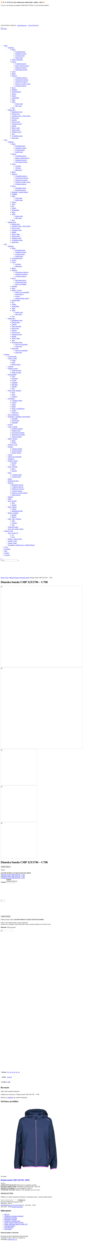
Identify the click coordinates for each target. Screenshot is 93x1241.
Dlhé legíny (18, 170)
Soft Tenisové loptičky (18, 432)
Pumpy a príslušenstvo (18, 408)
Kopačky (14, 120)
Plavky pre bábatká (20, 284)
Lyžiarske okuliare (17, 449)
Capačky (14, 324)
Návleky (14, 442)
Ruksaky (10, 497)
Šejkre (13, 394)
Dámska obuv (12, 222)
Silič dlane (15, 384)
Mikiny (14, 74)
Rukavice (10, 483)
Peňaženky (11, 459)
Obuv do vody (16, 122)
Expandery (15, 378)
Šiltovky (14, 517)
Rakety (10, 479)
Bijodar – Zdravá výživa (15, 539)
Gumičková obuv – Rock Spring (21, 116)
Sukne (13, 196)
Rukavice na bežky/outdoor (19, 493)
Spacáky (14, 505)
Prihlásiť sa (22, 1200)
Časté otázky (8, 1229)
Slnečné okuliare (16, 453)
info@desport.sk (22, 25)
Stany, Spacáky (12, 501)
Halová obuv (15, 118)
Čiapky (14, 360)
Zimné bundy (19, 57)
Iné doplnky (11, 398)
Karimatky (15, 382)
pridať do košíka (5, 916)
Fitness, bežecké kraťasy (22, 66)
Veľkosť (3, 882)
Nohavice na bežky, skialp (22, 84)
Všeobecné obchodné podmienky (14, 1216)
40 (14, 1072)
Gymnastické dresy (17, 258)
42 (16, 1072)
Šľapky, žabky (16, 128)
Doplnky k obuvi (13, 368)
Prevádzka (7, 549)
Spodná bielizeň (16, 92)
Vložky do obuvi (16, 370)
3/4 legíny (18, 166)
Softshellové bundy (20, 53)
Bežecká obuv (16, 114)
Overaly (17, 296)
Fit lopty (14, 380)
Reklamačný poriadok (10, 1217)
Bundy (14, 49)
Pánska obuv (11, 110)
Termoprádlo (15, 98)
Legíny (14, 71)
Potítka (14, 406)
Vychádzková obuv (17, 136)
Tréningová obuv (16, 132)
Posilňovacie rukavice (18, 489)
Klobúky (14, 515)
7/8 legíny (18, 168)
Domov (3, 577)
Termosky (14, 396)
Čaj (13, 535)
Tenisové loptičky (17, 437)
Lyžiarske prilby (16, 477)
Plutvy (13, 469)
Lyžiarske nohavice (20, 86)
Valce (13, 388)
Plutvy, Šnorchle (12, 467)
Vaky (13, 525)
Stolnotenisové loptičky (18, 434)
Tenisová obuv (16, 130)
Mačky (14, 441)
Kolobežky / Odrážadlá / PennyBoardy (19, 416)
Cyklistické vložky (17, 400)
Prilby (9, 473)
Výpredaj (7, 555)
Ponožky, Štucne (13, 461)
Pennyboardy (15, 420)
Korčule (10, 424)
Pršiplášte (14, 90)
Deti (5, 244)
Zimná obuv (15, 138)
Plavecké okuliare (17, 451)
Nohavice (14, 76)
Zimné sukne (19, 200)
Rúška (10, 499)
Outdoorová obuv (17, 124)
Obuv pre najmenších (21, 344)
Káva (13, 537)
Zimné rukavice (16, 495)
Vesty (13, 108)
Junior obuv (18, 346)
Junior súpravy (19, 294)
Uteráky (14, 410)
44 (19, 1072)
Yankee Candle (12, 543)
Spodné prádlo (16, 300)
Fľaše (13, 392)
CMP (8, 1082)
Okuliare (10, 447)
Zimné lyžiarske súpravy (22, 298)
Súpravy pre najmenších (22, 292)
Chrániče (10, 366)
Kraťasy (14, 62)
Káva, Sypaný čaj (13, 533)
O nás (6, 547)
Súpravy (14, 94)
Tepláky (14, 96)
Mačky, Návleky (13, 439)
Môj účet (6, 1214)
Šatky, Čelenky (12, 507)
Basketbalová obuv (17, 112)
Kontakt (6, 553)
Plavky (14, 88)
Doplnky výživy (12, 541)
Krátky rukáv (19, 104)
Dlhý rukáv (18, 106)
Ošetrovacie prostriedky (15, 457)
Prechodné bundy (20, 52)
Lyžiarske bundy (20, 55)
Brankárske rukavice (17, 485)
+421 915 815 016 (33, 25)
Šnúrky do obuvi (16, 372)
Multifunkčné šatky (17, 511)
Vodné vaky (15, 412)
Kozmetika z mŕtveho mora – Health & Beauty (21, 545)
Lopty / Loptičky (13, 426)
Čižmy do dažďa (16, 326)
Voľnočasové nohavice (21, 80)
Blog (5, 551)
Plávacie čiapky (16, 364)
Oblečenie (11, 47)
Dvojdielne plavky (20, 190)
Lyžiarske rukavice (17, 491)
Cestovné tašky (12, 356)
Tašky (13, 521)
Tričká (13, 102)
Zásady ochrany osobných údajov (14, 1222)
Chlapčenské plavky (21, 282)
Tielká (13, 308)
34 (8, 1072)
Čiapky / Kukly (12, 358)
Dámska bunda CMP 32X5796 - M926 (15, 1180)
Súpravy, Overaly (17, 290)
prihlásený (10, 1097)
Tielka (13, 100)
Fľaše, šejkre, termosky (14, 390)
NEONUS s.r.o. (12, 1239)
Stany (13, 503)
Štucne (14, 465)
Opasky (10, 455)
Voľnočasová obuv (17, 342)
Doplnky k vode (12, 444)
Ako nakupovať (9, 1227)
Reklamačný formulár (10, 1219)
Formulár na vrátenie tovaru (12, 1221)
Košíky (14, 404)
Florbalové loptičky (17, 428)
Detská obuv (11, 318)
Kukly (13, 362)
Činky (13, 376)
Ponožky (14, 463)
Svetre (13, 204)
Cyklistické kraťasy (20, 64)
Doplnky (6, 354)
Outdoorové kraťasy (21, 68)
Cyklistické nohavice (21, 78)
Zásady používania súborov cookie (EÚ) (16, 1224)
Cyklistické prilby (17, 475)
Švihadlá (14, 386)
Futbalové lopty (16, 430)
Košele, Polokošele (17, 59)
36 (10, 1072)
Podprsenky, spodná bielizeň (20, 192)
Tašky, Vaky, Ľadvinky (14, 519)
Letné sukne (18, 198)
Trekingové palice (13, 527)
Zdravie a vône (8, 531)
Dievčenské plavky (20, 280)
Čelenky (14, 509)
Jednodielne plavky (20, 188)
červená (9, 1077)
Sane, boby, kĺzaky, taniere (15, 529)
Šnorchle (14, 471)
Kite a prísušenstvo (13, 414)
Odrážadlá (15, 418)
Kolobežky (15, 422)
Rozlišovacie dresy (13, 481)
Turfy (13, 134)
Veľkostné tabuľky (9, 1226)
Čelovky (14, 402)
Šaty (13, 206)
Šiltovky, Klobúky (13, 513)
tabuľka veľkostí (5, 866)
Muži (5, 45)
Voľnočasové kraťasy (21, 69)
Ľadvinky (14, 523)
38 (12, 1072)
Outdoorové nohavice (21, 82)
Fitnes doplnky (12, 374)
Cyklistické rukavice (17, 487)
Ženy (5, 140)
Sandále (14, 126)
